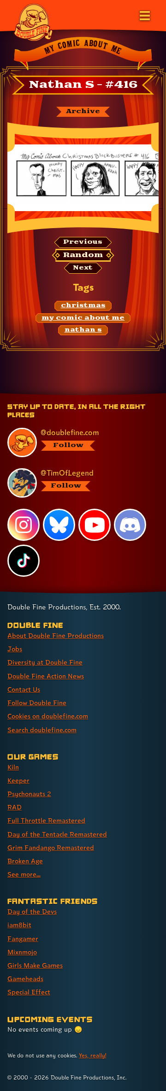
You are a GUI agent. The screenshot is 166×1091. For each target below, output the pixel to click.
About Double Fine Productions (55, 635)
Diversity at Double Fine (45, 662)
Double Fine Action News (45, 676)
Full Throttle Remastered (46, 820)
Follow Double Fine (36, 702)
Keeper (18, 780)
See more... (24, 874)
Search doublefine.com (42, 730)
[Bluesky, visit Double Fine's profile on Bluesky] (59, 525)
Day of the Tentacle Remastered (57, 834)
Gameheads (25, 978)
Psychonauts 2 (29, 794)
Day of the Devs (32, 911)
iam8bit (19, 925)
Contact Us (23, 689)
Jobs (14, 649)
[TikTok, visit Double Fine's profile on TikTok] (23, 561)
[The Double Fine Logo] (33, 21)
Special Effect (28, 992)
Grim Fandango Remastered (50, 847)
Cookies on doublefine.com (47, 716)
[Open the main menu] (144, 14)
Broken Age (25, 861)
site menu (75, 394)
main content (117, 394)
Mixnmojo (22, 952)
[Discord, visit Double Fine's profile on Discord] (130, 525)
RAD (14, 807)
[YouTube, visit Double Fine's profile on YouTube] (94, 525)
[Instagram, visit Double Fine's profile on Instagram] (23, 525)
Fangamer (22, 938)
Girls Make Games (35, 965)
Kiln (13, 767)
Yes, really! (92, 1055)
